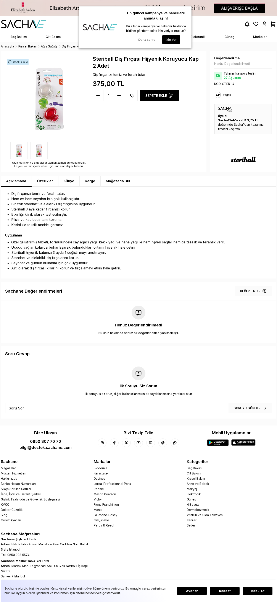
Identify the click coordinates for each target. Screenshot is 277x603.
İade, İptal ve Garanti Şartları (21, 494)
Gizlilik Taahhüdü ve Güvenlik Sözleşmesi (30, 499)
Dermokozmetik (198, 510)
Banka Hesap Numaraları (18, 484)
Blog (4, 515)
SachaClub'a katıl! (232, 120)
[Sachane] (24, 24)
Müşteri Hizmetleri (13, 473)
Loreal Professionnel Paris (112, 484)
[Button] (132, 95)
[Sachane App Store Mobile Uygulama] (243, 442)
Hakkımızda (9, 478)
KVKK (5, 504)
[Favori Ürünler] (256, 24)
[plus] (98, 95)
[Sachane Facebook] (114, 442)
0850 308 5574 (18, 555)
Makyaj (192, 489)
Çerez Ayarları (11, 520)
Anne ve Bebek (198, 484)
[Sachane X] (126, 442)
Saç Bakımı (194, 468)
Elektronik (194, 494)
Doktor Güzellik (12, 510)
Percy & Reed (104, 525)
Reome (99, 489)
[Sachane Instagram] (102, 442)
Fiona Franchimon (106, 504)
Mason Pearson (105, 494)
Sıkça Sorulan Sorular (16, 489)
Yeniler (191, 520)
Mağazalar (8, 468)
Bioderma (100, 468)
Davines (99, 478)
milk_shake (101, 520)
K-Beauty (193, 504)
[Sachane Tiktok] (162, 442)
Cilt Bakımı (194, 473)
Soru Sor (16, 408)
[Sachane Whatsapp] (175, 442)
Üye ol (222, 116)
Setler (191, 525)
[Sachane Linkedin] (150, 442)
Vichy (98, 499)
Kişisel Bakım (196, 478)
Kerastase (101, 473)
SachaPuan (242, 124)
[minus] (119, 95)
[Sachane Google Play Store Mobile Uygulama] (218, 442)
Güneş (191, 499)
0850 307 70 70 (45, 441)
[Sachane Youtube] (138, 442)
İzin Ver (171, 39)
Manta (98, 510)
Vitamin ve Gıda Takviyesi (205, 515)
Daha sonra (146, 39)
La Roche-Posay (105, 515)
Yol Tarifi (30, 539)
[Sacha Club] (243, 109)
